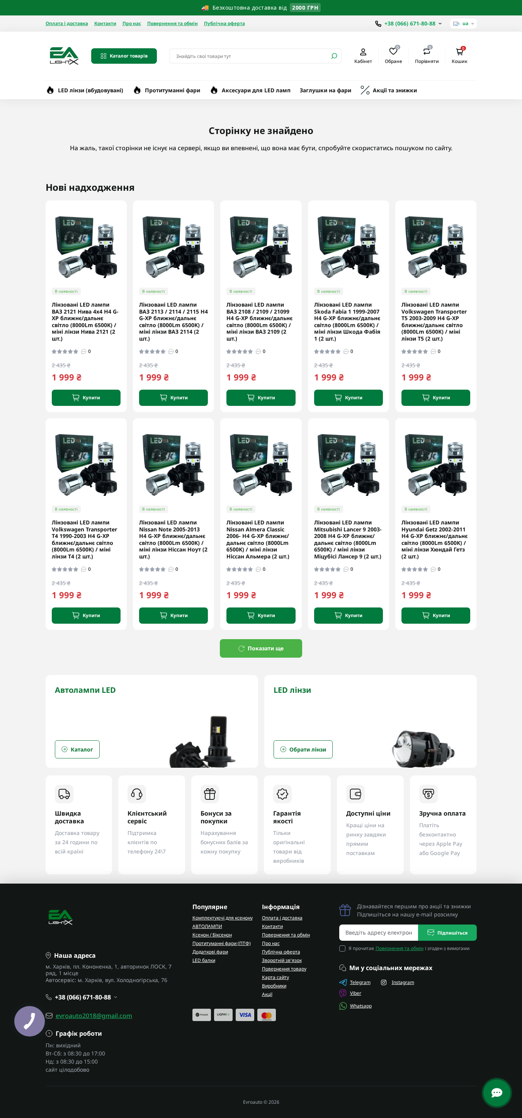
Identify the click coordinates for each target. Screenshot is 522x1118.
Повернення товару (284, 968)
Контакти (105, 23)
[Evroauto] (64, 55)
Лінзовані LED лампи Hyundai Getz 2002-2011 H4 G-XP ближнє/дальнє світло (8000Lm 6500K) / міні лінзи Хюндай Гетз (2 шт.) (434, 539)
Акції (267, 994)
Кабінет (363, 61)
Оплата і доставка (67, 23)
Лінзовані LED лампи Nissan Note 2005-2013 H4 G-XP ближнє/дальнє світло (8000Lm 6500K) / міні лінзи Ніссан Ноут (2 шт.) (173, 539)
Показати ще (266, 648)
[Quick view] (126, 236)
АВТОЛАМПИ (207, 926)
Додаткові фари (210, 951)
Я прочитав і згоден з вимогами (409, 948)
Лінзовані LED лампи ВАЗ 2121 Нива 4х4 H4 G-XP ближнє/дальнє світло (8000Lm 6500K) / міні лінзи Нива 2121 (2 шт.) (85, 321)
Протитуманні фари (172, 90)
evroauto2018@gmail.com (94, 1016)
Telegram (360, 982)
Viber (355, 993)
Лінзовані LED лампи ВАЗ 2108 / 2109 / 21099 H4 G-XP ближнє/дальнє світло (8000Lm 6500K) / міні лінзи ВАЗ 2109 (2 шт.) (259, 321)
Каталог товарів (129, 56)
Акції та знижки (395, 90)
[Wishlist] (126, 250)
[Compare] (126, 265)
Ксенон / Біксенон (212, 934)
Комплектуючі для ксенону (222, 917)
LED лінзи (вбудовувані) (90, 90)
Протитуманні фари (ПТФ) (221, 943)
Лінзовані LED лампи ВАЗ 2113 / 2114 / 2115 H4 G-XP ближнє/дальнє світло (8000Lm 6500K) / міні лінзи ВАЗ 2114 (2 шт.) (173, 321)
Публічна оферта (224, 23)
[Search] (334, 56)
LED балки (203, 960)
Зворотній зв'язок (282, 960)
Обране (393, 55)
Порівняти (427, 55)
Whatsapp (361, 1006)
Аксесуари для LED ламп (256, 90)
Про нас (131, 23)
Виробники (274, 985)
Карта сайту (275, 977)
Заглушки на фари (325, 90)
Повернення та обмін (172, 23)
